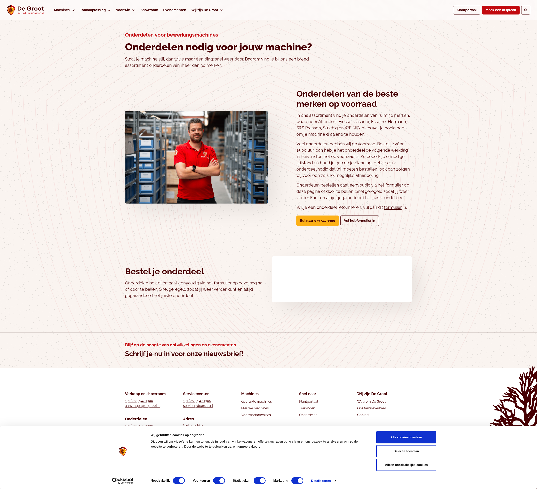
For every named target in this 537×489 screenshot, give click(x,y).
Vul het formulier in (361, 220)
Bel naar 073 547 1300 (317, 221)
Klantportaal (467, 10)
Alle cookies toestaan (406, 437)
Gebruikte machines (256, 402)
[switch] (219, 480)
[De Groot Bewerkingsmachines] (25, 10)
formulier (393, 207)
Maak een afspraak (501, 10)
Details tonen (321, 480)
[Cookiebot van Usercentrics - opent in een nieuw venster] (122, 481)
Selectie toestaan (406, 451)
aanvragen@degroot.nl (142, 406)
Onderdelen (308, 415)
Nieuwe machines (255, 408)
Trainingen (307, 408)
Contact (363, 415)
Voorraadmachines (256, 415)
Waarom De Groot (371, 402)
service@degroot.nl (198, 406)
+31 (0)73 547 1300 (139, 401)
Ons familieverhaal (371, 408)
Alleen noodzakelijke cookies (406, 465)
